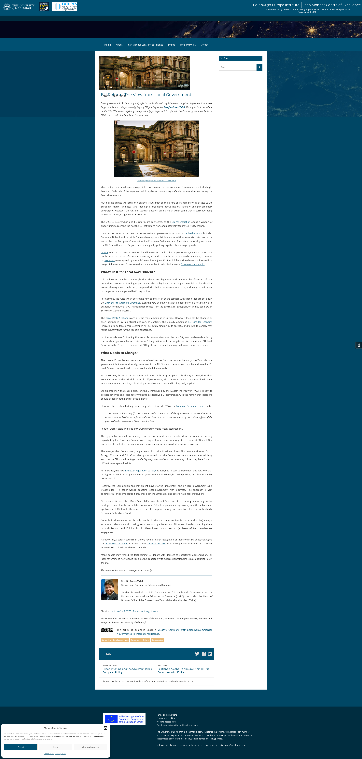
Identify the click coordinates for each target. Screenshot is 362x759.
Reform (146, 640)
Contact (205, 44)
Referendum (136, 640)
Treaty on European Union (190, 406)
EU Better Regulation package (141, 470)
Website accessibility (166, 721)
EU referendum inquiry (193, 264)
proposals (109, 260)
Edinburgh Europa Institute (307, 5)
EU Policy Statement (116, 543)
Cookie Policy (49, 753)
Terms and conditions (167, 714)
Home (107, 44)
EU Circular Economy (200, 321)
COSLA (104, 252)
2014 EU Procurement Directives (122, 302)
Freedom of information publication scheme (177, 725)
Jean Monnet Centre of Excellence (145, 44)
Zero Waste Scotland (117, 318)
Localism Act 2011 (156, 543)
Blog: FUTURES (188, 44)
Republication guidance (145, 611)
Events (171, 44)
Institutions (162, 681)
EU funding (106, 640)
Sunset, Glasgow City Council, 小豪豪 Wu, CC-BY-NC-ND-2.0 (156, 181)
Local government (121, 640)
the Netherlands (193, 233)
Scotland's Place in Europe (180, 681)
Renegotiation (157, 640)
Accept (21, 747)
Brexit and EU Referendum (142, 681)
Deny (55, 747)
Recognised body (165, 738)
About (119, 44)
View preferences (90, 747)
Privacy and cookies (166, 718)
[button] (105, 727)
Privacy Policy (60, 753)
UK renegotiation (181, 221)
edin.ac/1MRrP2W (121, 611)
